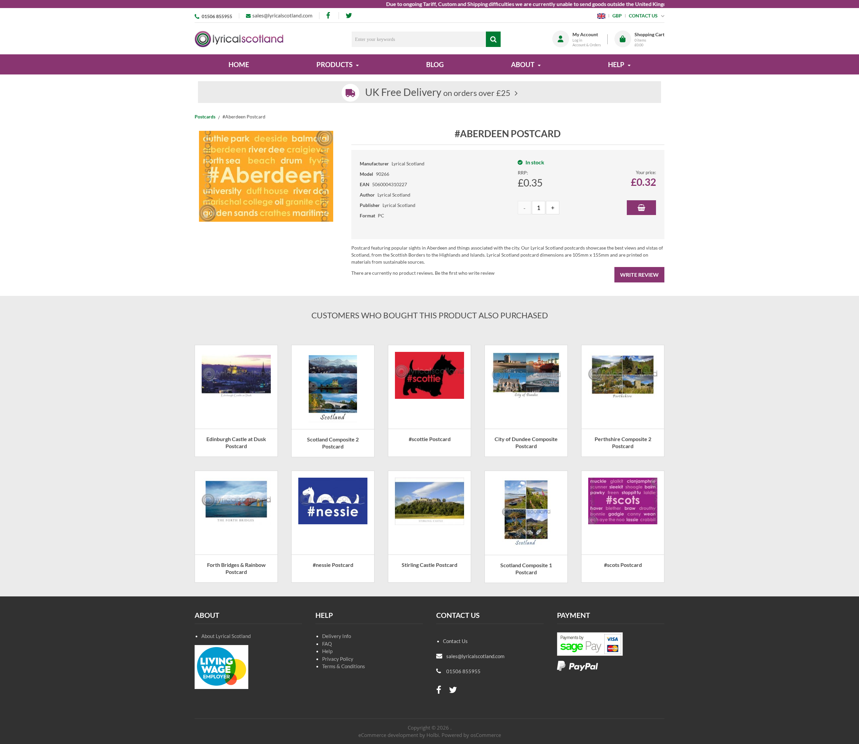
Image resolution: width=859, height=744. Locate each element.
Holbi (432, 735)
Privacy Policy (337, 659)
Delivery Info (336, 636)
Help (327, 651)
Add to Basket (641, 207)
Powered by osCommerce (471, 735)
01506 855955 (217, 16)
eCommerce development (388, 735)
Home (239, 64)
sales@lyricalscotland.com (282, 15)
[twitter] (349, 15)
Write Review (639, 274)
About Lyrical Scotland (226, 636)
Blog (435, 64)
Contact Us (455, 641)
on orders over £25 (437, 93)
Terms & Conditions (343, 666)
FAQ (327, 644)
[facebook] (329, 15)
